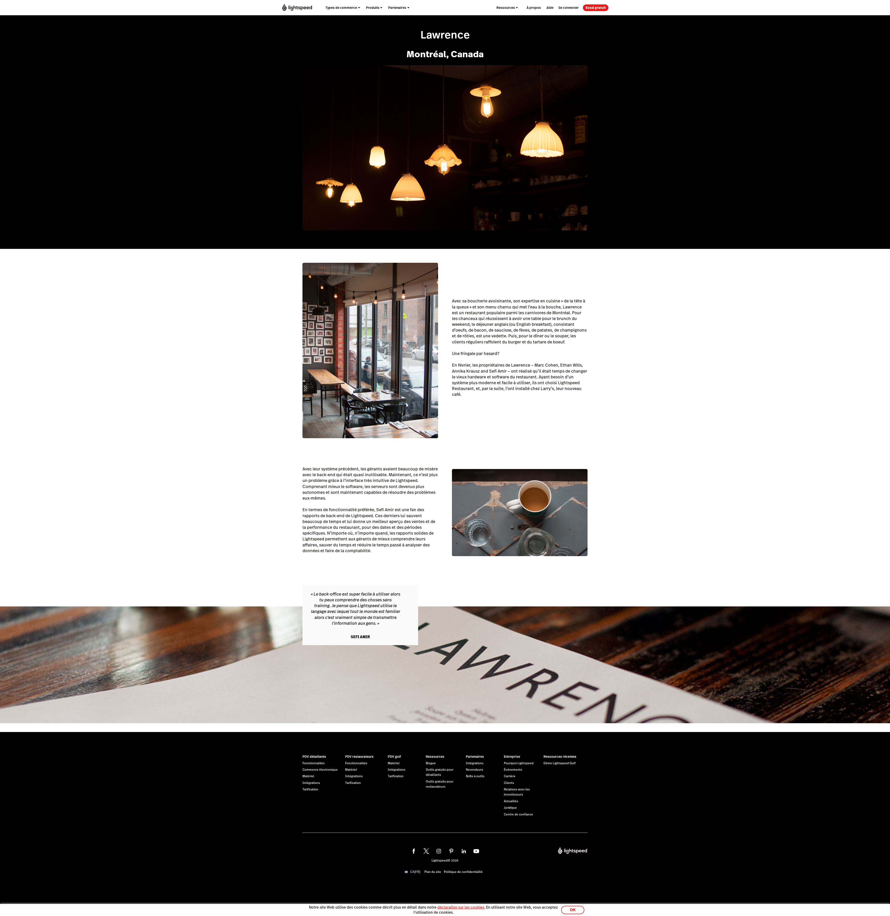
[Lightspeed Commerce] (297, 7)
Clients (509, 783)
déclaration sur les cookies (460, 907)
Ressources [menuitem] (505, 7)
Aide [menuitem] (550, 7)
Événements (513, 770)
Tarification (310, 789)
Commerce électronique (320, 770)
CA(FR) (415, 872)
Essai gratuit (596, 7)
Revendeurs (474, 770)
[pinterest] (451, 851)
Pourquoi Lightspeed (519, 763)
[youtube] (476, 851)
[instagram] (439, 851)
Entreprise (512, 756)
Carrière (509, 776)
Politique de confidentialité (463, 872)
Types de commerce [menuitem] (341, 7)
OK (572, 910)
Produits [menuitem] (372, 7)
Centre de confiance (518, 814)
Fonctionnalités (313, 763)
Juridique (510, 808)
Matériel (308, 776)
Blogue (431, 763)
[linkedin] (464, 851)
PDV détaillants (314, 756)
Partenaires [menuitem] (397, 7)
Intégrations (311, 783)
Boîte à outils (475, 776)
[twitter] (426, 851)
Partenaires (475, 756)
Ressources (435, 756)
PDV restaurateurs (359, 756)
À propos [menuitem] (534, 7)
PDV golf (394, 756)
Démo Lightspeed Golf (560, 763)
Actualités (511, 801)
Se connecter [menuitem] (568, 7)
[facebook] (414, 851)
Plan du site (432, 872)
